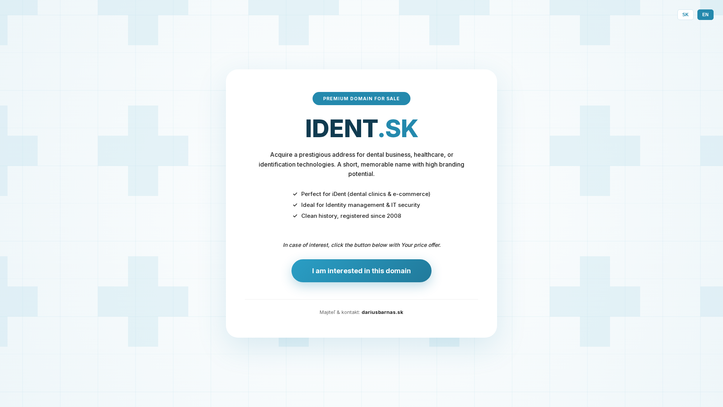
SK (685, 14)
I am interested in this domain (361, 271)
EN (705, 14)
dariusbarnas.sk (382, 312)
